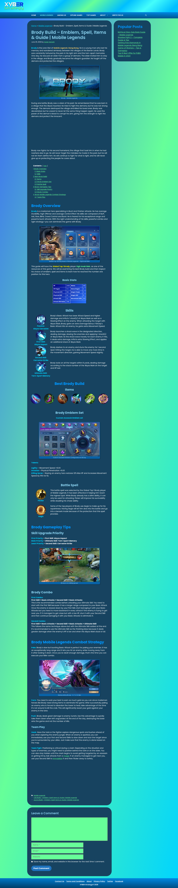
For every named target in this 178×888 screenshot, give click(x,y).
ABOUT (103, 15)
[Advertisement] (69, 134)
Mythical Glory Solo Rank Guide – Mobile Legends (131, 33)
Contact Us (59, 881)
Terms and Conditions (75, 881)
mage (66, 756)
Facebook (119, 881)
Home (34, 26)
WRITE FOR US (117, 15)
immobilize (57, 758)
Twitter (110, 881)
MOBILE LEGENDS (46, 15)
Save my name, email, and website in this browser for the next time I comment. (69, 861)
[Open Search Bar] (146, 15)
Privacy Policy (99, 881)
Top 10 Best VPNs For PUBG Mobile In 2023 (129, 54)
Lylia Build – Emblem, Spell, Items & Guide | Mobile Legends (55, 798)
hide (45, 166)
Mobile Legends (45, 26)
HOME (33, 15)
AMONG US (61, 15)
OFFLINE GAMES (76, 15)
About (89, 881)
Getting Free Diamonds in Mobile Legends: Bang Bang (130, 44)
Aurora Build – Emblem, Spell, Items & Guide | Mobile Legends (56, 800)
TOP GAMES (91, 15)
